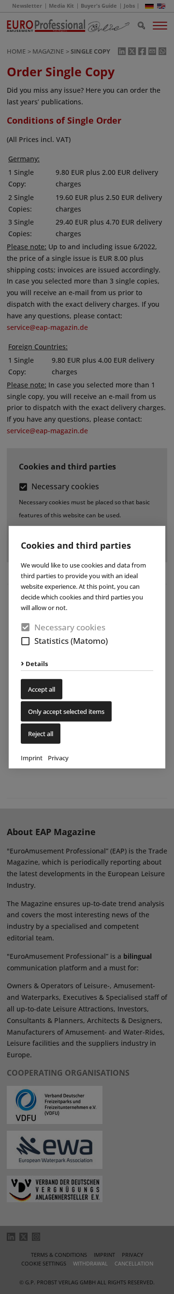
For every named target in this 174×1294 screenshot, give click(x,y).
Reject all (40, 733)
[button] (25, 641)
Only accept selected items (66, 711)
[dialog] (87, 647)
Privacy (58, 758)
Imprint (32, 758)
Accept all (41, 689)
